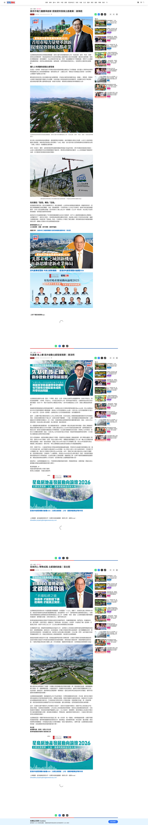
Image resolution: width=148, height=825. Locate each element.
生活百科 (109, 32)
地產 (34, 8)
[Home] (10, 2)
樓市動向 (39, 8)
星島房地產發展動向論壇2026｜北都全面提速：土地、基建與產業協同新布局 (56, 511)
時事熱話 (109, 24)
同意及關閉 (113, 821)
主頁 (31, 8)
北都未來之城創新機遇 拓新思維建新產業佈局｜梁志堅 (54, 230)
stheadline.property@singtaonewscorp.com (43, 520)
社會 (108, 80)
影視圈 (108, 40)
